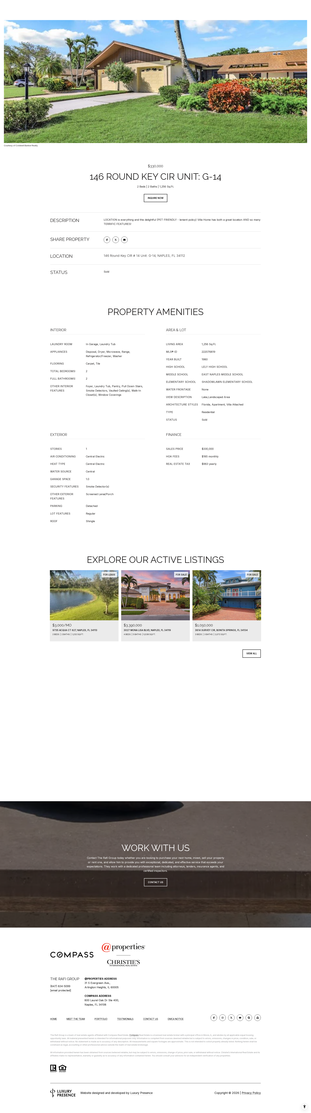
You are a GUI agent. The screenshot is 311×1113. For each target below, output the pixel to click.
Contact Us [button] (155, 882)
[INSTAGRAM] (222, 1017)
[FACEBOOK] (214, 1017)
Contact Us (150, 1019)
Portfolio (101, 1019)
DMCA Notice (176, 1019)
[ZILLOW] (257, 1017)
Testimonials (125, 1019)
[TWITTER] (231, 1017)
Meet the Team (76, 1019)
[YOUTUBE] (240, 1017)
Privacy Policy (251, 1093)
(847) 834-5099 (60, 986)
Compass (134, 1035)
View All (251, 653)
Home (53, 1019)
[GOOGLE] (249, 1017)
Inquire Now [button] (155, 198)
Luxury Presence (141, 1093)
